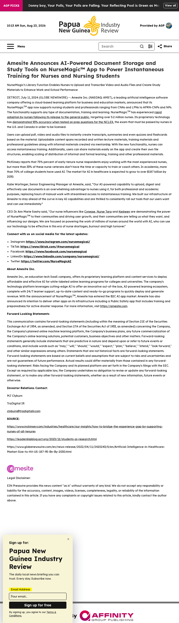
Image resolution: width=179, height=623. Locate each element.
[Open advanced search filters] (150, 46)
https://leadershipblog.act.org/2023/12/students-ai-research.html (52, 439)
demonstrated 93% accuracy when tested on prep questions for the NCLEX (62, 122)
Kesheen (124, 211)
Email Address (20, 589)
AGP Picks (11, 5)
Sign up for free (37, 605)
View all (170, 5)
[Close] (68, 539)
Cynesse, (90, 211)
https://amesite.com (113, 306)
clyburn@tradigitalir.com (23, 411)
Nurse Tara (104, 211)
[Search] (142, 46)
